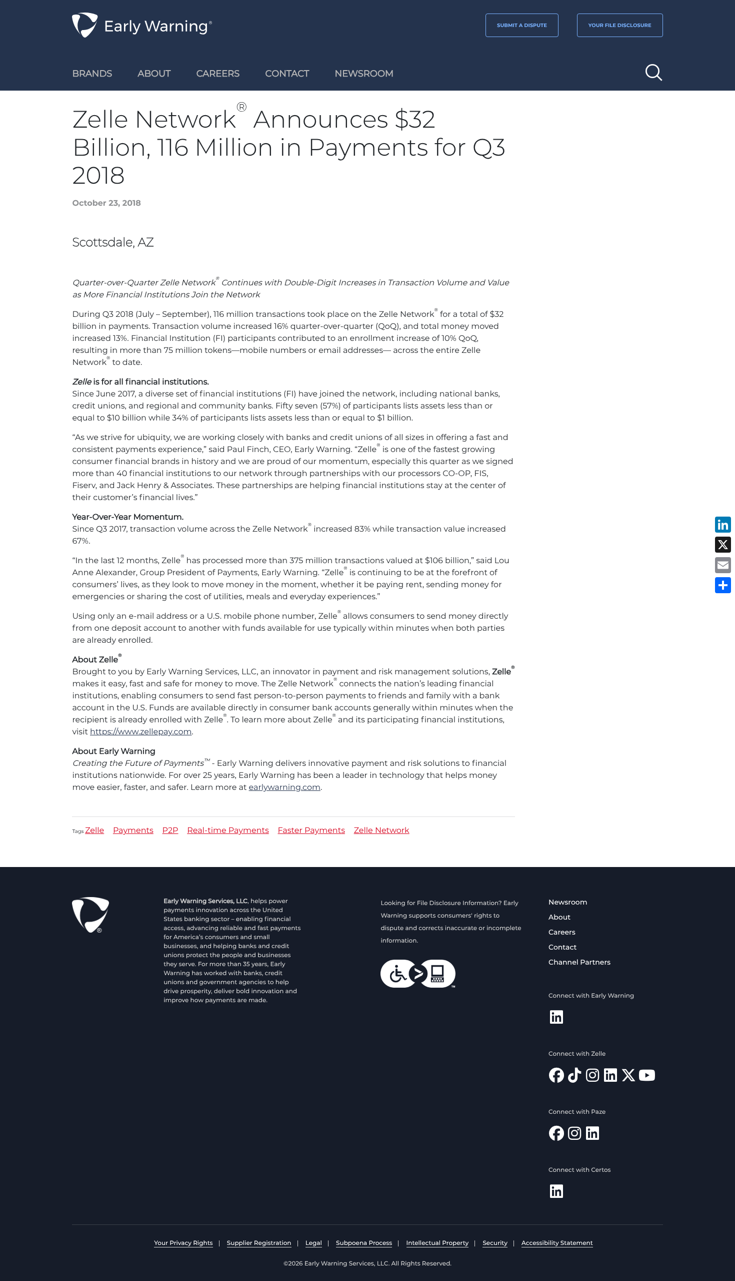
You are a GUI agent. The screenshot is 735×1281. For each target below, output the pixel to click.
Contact (562, 947)
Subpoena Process (364, 1243)
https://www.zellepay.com (141, 732)
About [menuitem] (154, 73)
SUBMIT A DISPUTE (522, 25)
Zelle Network (382, 831)
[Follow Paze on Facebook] (556, 1136)
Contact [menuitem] (288, 73)
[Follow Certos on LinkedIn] (556, 1194)
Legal (314, 1243)
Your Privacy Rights (183, 1243)
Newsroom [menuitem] (364, 73)
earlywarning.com (284, 787)
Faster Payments (311, 831)
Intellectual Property (437, 1243)
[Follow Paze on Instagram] (574, 1136)
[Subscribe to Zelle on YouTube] (647, 1078)
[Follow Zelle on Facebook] (556, 1078)
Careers (562, 932)
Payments (133, 831)
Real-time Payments (228, 831)
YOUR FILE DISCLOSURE (620, 25)
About (559, 917)
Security (494, 1243)
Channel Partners (579, 962)
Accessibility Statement (557, 1243)
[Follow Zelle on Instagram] (592, 1078)
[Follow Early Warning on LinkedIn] (556, 1020)
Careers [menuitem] (218, 73)
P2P (170, 831)
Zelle (94, 831)
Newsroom (567, 902)
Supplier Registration (259, 1243)
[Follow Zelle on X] (628, 1078)
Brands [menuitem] (92, 73)
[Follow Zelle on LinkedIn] (610, 1078)
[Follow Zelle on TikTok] (574, 1078)
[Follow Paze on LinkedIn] (592, 1136)
